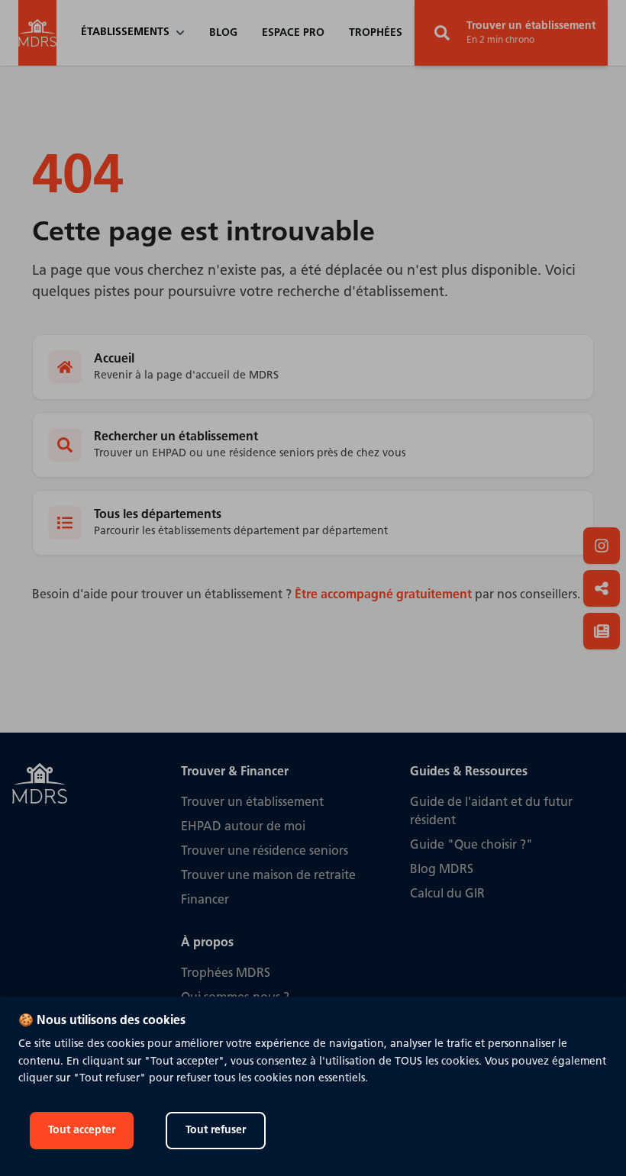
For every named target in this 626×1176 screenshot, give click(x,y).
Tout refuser (216, 1130)
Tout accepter (81, 1130)
